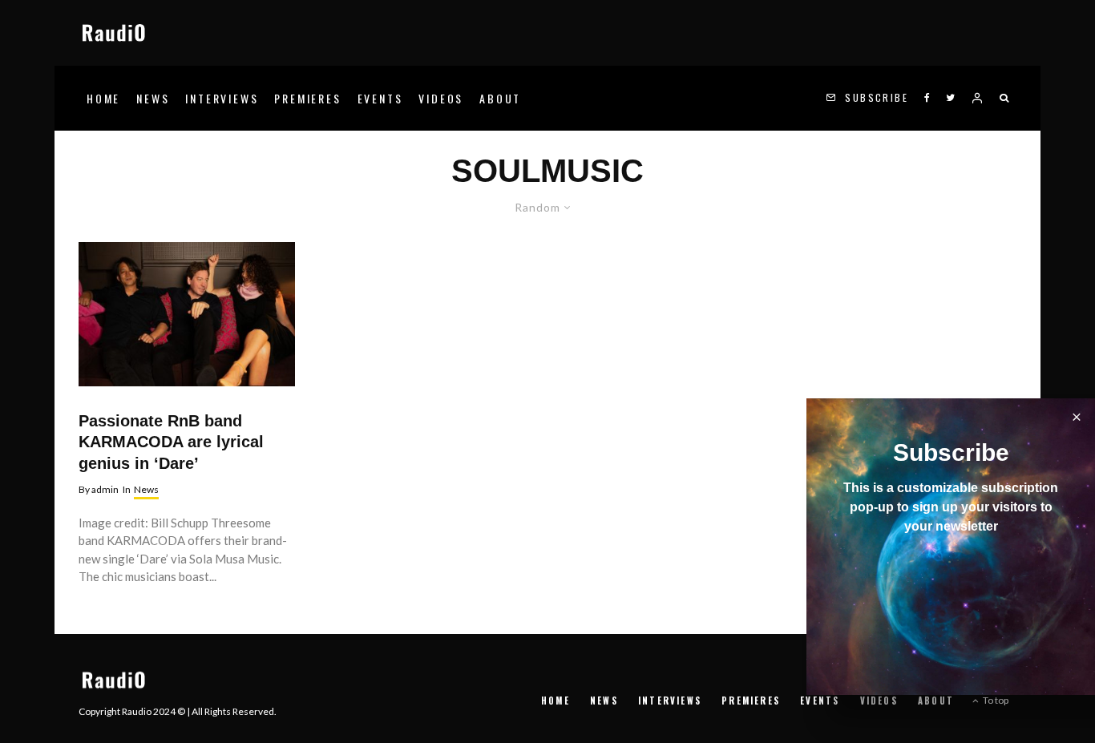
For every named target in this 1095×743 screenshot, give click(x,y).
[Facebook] (927, 98)
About (500, 98)
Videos (440, 98)
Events (380, 98)
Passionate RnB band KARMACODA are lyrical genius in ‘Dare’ (171, 442)
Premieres (307, 98)
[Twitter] (950, 98)
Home (103, 98)
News (152, 98)
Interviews (221, 98)
